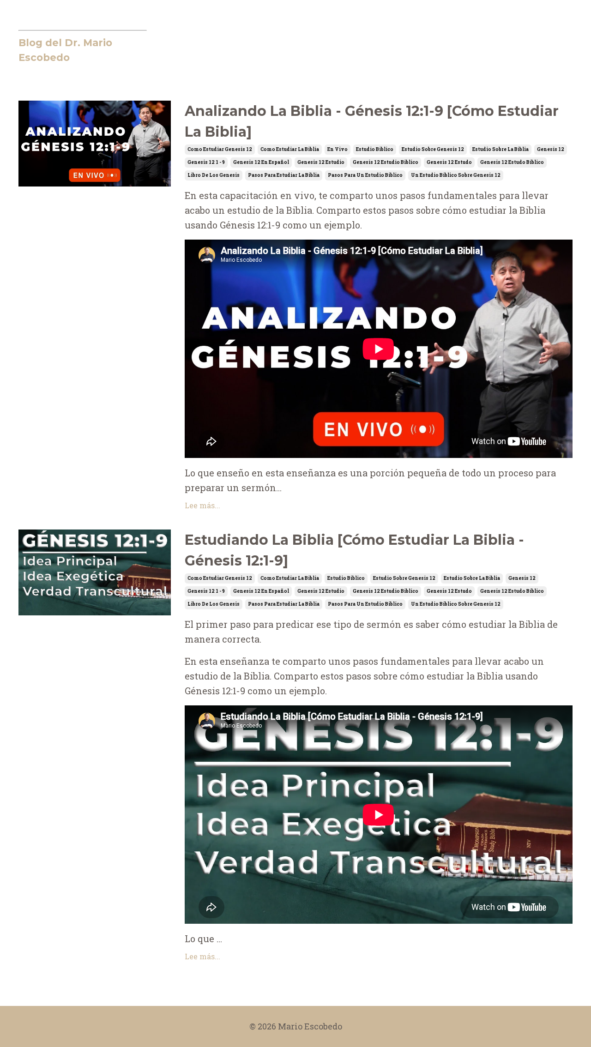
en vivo (337, 149)
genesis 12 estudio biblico (385, 162)
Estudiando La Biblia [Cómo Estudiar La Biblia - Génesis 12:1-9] (354, 550)
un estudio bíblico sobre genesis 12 (456, 175)
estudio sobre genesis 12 (433, 149)
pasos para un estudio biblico (365, 175)
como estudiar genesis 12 (219, 149)
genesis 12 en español (261, 162)
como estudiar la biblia (289, 149)
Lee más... (202, 505)
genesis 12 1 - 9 (206, 162)
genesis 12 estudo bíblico (512, 162)
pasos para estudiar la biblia (284, 175)
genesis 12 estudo (449, 162)
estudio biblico (374, 149)
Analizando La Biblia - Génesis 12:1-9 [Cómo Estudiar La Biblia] (372, 121)
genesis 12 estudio (320, 162)
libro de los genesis (213, 175)
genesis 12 (550, 149)
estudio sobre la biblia (500, 149)
